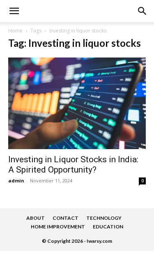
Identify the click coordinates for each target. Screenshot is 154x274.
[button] (142, 11)
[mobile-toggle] (14, 11)
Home (15, 30)
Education (108, 226)
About (35, 218)
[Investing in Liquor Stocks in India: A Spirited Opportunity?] (77, 103)
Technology (104, 218)
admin (16, 180)
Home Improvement (58, 226)
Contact (65, 218)
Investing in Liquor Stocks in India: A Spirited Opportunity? (73, 164)
